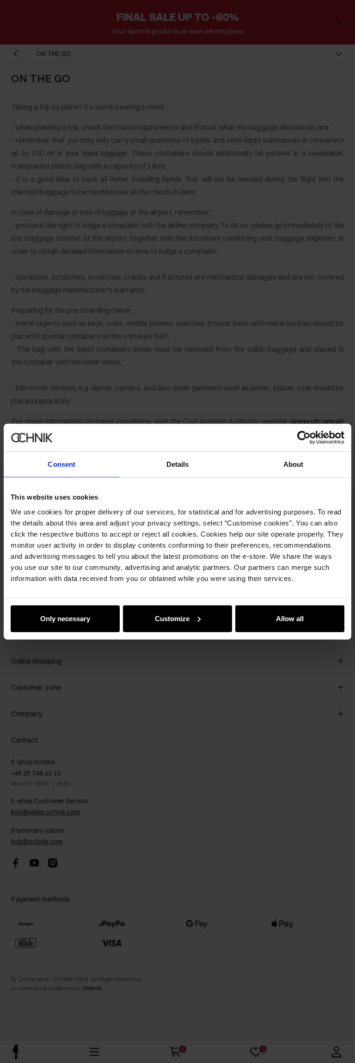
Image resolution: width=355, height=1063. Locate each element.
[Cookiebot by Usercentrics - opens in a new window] (303, 438)
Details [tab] (177, 464)
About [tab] (293, 464)
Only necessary (65, 618)
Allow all (290, 618)
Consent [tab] (61, 464)
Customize (172, 618)
